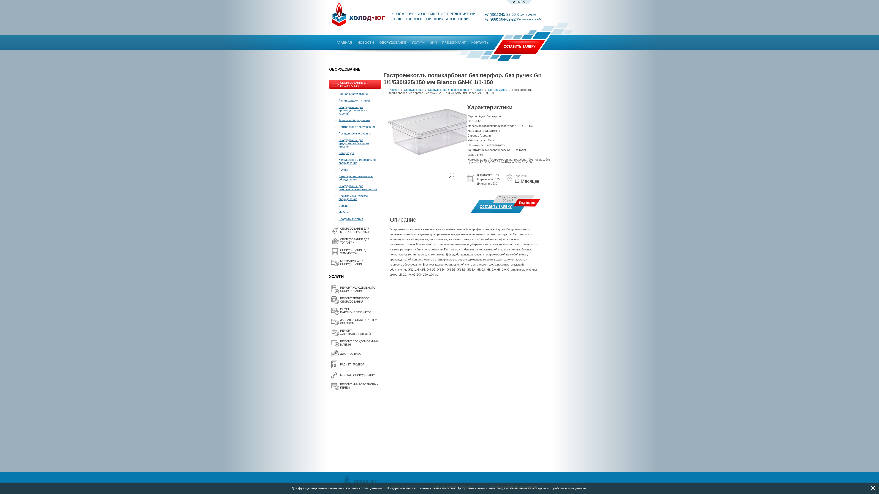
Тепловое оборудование (354, 120)
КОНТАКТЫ (480, 42)
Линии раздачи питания (354, 100)
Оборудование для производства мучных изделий (353, 110)
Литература (346, 153)
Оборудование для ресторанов (448, 89)
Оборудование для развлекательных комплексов (358, 188)
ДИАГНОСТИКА (350, 353)
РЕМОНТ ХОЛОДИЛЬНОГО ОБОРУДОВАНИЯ (357, 289)
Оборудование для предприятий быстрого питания (354, 143)
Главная (393, 89)
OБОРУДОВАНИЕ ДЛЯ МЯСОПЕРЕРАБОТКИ (354, 230)
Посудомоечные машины (355, 133)
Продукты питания (351, 219)
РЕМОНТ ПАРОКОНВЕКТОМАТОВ (356, 311)
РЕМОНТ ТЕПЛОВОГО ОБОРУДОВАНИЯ (354, 300)
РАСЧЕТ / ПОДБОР (352, 364)
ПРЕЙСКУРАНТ (454, 42)
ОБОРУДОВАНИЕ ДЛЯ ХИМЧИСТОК (354, 252)
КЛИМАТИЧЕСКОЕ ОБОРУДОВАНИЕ (352, 262)
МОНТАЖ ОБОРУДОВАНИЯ (358, 375)
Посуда (343, 169)
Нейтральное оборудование (357, 127)
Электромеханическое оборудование (353, 197)
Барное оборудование (353, 94)
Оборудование (413, 89)
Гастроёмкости (497, 89)
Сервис (343, 205)
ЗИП (433, 42)
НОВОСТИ (366, 42)
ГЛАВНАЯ (344, 42)
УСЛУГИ (418, 42)
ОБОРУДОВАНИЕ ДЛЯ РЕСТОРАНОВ (354, 84)
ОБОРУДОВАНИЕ (392, 42)
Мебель (344, 212)
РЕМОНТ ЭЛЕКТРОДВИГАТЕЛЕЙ (355, 332)
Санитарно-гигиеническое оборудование (356, 178)
